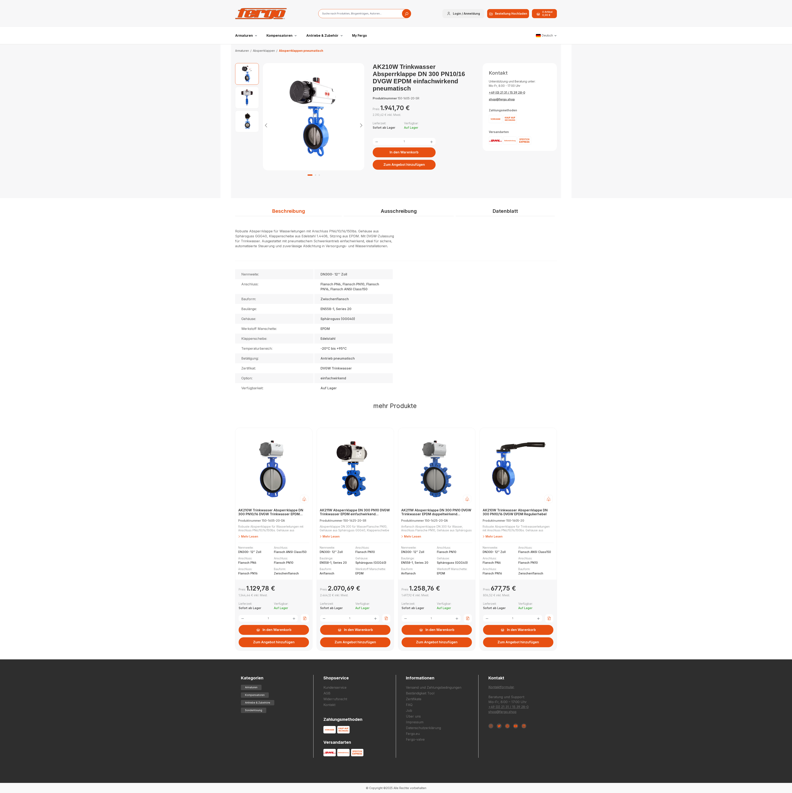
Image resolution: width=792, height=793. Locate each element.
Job (409, 710)
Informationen (420, 677)
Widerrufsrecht (335, 699)
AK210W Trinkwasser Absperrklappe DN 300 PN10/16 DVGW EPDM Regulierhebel (515, 512)
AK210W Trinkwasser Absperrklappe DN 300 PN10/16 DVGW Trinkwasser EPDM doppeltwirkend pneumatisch (270, 512)
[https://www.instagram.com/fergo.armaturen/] (490, 726)
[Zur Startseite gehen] (261, 13)
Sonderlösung (253, 710)
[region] (300, 125)
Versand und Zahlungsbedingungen (433, 687)
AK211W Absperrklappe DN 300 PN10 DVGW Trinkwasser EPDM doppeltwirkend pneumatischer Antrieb (436, 512)
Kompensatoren (255, 695)
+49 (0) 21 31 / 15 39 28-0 (507, 92)
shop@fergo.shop (502, 99)
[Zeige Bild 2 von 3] (315, 175)
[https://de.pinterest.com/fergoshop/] (507, 726)
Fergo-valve (415, 739)
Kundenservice (334, 687)
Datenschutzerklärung (423, 728)
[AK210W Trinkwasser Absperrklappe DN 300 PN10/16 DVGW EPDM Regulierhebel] (518, 469)
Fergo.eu (413, 734)
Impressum (414, 722)
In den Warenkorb (404, 152)
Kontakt (329, 705)
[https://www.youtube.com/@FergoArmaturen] (515, 726)
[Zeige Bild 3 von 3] (319, 175)
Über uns (413, 716)
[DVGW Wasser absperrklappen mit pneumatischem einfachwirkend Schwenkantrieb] (313, 116)
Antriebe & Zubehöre (257, 702)
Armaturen (251, 687)
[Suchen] (406, 13)
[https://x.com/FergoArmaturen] (499, 726)
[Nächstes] (361, 125)
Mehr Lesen (249, 536)
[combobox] (364, 13)
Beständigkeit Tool (420, 693)
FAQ (409, 705)
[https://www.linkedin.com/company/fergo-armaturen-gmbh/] (523, 726)
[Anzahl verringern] (377, 141)
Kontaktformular (501, 687)
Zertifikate (413, 699)
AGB (326, 693)
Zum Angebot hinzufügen (404, 164)
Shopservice (336, 677)
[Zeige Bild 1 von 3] (310, 175)
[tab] (288, 211)
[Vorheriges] (266, 125)
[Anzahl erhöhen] (431, 141)
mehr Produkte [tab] (395, 405)
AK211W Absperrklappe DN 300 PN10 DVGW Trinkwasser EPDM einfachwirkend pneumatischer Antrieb (355, 512)
